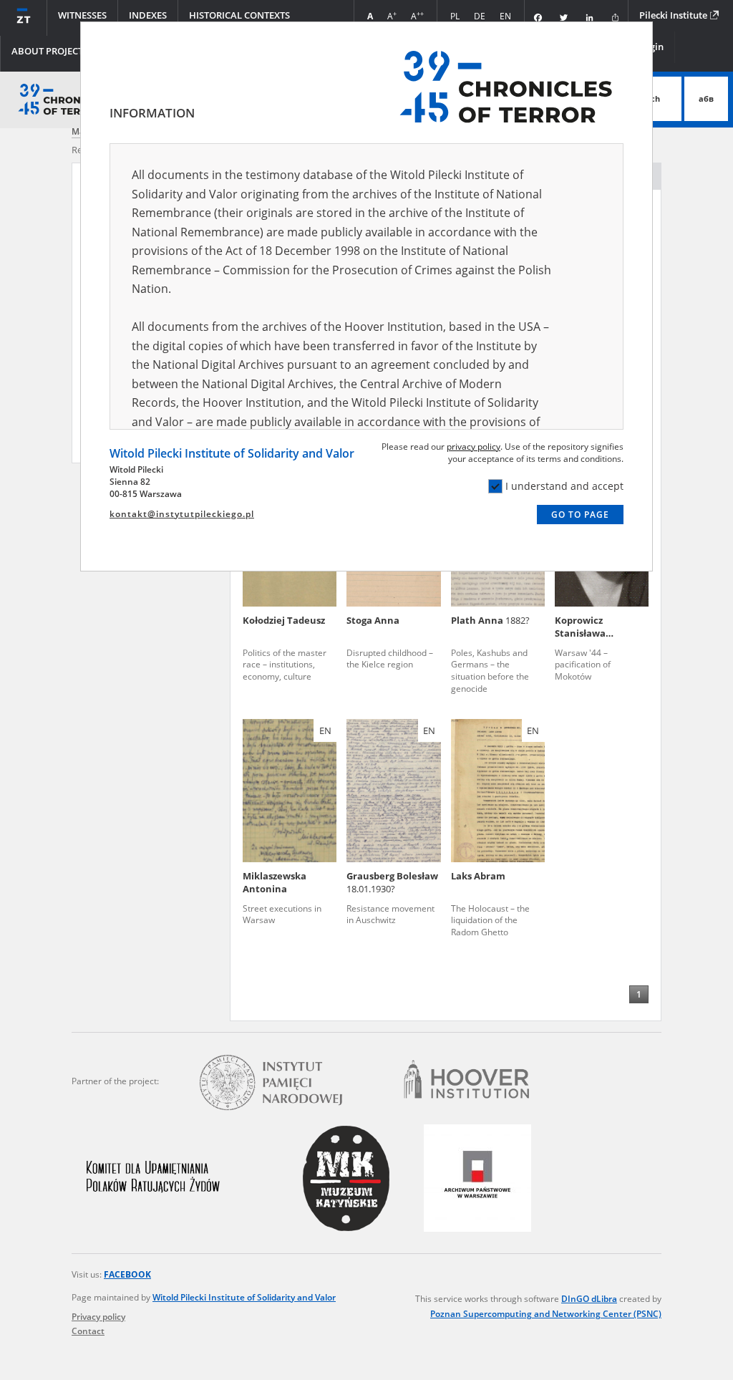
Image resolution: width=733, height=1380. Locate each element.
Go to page (580, 514)
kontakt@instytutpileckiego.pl (182, 514)
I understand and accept (564, 486)
